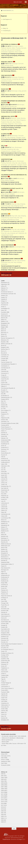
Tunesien (3, 684)
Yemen (3, 714)
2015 (2, 801)
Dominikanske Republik (7, 388)
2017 (2, 805)
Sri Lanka (3, 647)
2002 (2, 777)
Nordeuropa (4, 577)
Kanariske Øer (5, 486)
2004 (2, 781)
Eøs (2, 401)
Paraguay (3, 597)
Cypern (3, 382)
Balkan (3, 319)
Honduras (3, 458)
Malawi (3, 527)
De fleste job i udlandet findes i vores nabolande (14, 736)
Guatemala (4, 447)
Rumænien (4, 608)
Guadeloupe (4, 443)
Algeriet (3, 290)
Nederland (4, 562)
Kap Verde (4, 488)
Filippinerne (4, 418)
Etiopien (3, 406)
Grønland (3, 442)
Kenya (3, 492)
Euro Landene (5, 410)
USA (2, 701)
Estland (3, 405)
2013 (2, 798)
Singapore (4, 633)
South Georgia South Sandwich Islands (11, 644)
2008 (2, 788)
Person (3, 759)
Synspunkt (4, 765)
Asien (2, 310)
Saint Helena (4, 614)
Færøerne (3, 414)
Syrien (3, 666)
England (3, 399)
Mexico (3, 547)
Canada (3, 358)
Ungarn (3, 697)
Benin (2, 330)
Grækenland (4, 440)
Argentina (3, 303)
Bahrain (3, 317)
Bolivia (3, 336)
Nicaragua (4, 569)
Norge (3, 582)
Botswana (4, 340)
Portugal (3, 603)
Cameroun (4, 356)
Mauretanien (4, 540)
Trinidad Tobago (5, 683)
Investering (6, 30)
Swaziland (4, 657)
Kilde (2, 757)
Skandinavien (4, 634)
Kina (2, 494)
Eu (2, 408)
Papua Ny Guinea (5, 595)
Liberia (3, 510)
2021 (2, 812)
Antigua (3, 301)
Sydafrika (3, 658)
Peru (2, 599)
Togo (2, 679)
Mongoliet (3, 553)
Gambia (3, 432)
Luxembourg (4, 518)
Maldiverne (4, 531)
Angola (3, 297)
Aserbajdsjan (4, 308)
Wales (3, 712)
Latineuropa (4, 503)
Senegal (3, 625)
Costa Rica (4, 379)
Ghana (3, 436)
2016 (2, 803)
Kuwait (3, 499)
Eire (2, 393)
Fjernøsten (4, 421)
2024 (2, 818)
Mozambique (4, 558)
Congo (3, 375)
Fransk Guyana (5, 427)
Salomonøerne (5, 616)
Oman (3, 588)
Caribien (3, 360)
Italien (2, 477)
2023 (2, 816)
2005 (2, 783)
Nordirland (4, 579)
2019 (2, 809)
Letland (3, 506)
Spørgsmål (4, 761)
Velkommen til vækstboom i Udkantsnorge (12, 738)
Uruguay (3, 699)
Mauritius (3, 542)
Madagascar (4, 521)
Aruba (3, 306)
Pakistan (3, 590)
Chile (2, 369)
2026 (2, 822)
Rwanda (3, 612)
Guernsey (4, 449)
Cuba (2, 380)
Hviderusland (4, 462)
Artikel (3, 754)
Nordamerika (4, 575)
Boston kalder (5, 741)
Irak (2, 468)
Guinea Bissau (5, 453)
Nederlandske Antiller (6, 564)
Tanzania (3, 671)
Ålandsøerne (4, 282)
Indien (3, 464)
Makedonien (4, 525)
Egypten (3, 392)
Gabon (3, 430)
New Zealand (4, 568)
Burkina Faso (4, 349)
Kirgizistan (4, 495)
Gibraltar (3, 438)
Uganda (3, 694)
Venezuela (4, 707)
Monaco (3, 551)
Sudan (3, 651)
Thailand (3, 675)
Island (3, 471)
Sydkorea (3, 662)
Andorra (3, 295)
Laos (2, 501)
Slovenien (3, 640)
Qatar (2, 607)
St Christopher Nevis (6, 649)
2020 (2, 811)
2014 (2, 799)
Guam (3, 445)
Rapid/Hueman (6, 839)
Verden (3, 708)
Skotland (3, 636)
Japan (3, 481)
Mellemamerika (5, 544)
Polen (2, 601)
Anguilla (3, 299)
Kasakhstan (4, 490)
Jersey (3, 482)
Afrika (2, 286)
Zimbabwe (4, 720)
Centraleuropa (5, 367)
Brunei (3, 345)
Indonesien (4, 466)
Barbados (3, 325)
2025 (2, 820)
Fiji (2, 416)
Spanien (3, 645)
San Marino (4, 620)
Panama (3, 594)
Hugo (20, 839)
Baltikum (3, 321)
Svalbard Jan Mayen (6, 653)
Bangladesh (4, 323)
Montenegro (4, 555)
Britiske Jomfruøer (6, 343)
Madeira (3, 523)
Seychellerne (4, 629)
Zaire (2, 716)
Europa (3, 412)
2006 (2, 785)
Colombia (3, 371)
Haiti (2, 456)
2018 (2, 807)
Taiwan (3, 670)
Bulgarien (3, 347)
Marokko (3, 536)
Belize (3, 329)
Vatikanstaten (4, 705)
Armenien (3, 304)
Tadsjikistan (4, 668)
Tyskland (3, 692)
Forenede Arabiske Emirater (8, 423)
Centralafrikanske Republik (8, 364)
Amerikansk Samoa (6, 292)
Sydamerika (4, 660)
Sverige (3, 655)
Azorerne (3, 314)
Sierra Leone (4, 631)
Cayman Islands (5, 362)
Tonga (3, 681)
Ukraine (3, 696)
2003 (2, 779)
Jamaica (3, 479)
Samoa (3, 618)
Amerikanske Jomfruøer (7, 293)
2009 (2, 790)
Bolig (4, 28)
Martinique (4, 538)
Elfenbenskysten (5, 397)
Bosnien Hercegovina (6, 338)
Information (4, 756)
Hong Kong (4, 460)
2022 (2, 814)
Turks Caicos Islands (6, 688)
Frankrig (3, 425)
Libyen (3, 512)
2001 (2, 775)
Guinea (3, 451)
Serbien (3, 627)
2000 (2, 774)
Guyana (3, 455)
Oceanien (3, 584)
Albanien (3, 288)
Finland (3, 419)
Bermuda (3, 332)
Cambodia (4, 355)
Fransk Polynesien (6, 429)
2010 (2, 792)
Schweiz (3, 623)
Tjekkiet (3, 677)
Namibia (3, 560)
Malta (2, 534)
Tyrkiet (3, 690)
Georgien (3, 434)
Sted (2, 763)
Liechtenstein (4, 514)
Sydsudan (4, 664)
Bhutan (3, 334)
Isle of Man (4, 473)
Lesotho (3, 505)
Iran (2, 469)
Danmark (3, 384)
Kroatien (3, 497)
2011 (2, 794)
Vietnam (3, 710)
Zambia (3, 718)
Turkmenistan (4, 686)
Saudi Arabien (5, 621)
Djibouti (3, 386)
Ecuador (3, 390)
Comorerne (4, 373)
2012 (2, 796)
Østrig (3, 586)
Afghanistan (4, 284)
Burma (3, 351)
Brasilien (3, 342)
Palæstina (4, 592)
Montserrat (4, 557)
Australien (4, 312)
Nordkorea (4, 581)
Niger (2, 571)
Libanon (3, 508)
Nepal (2, 566)
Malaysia (3, 529)
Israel (2, 475)
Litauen (3, 516)
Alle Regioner (6, 19)
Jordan (3, 484)
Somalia (3, 642)
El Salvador (4, 395)
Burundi (3, 353)
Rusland (3, 610)
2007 (2, 786)
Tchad (3, 673)
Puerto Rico (4, 605)
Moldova (3, 549)
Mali (2, 532)
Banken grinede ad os (7, 740)
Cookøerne (4, 377)
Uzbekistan (4, 703)
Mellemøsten (4, 545)
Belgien (3, 327)
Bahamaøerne (5, 316)
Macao (3, 519)
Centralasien (4, 366)
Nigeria (3, 573)
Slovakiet (3, 638)
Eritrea (3, 403)
